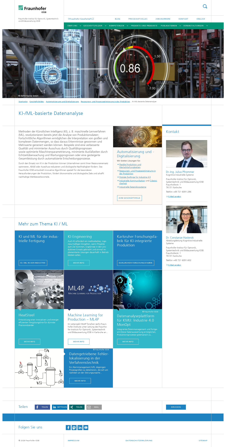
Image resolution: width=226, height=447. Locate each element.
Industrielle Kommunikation (132, 180)
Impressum (73, 440)
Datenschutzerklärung (139, 440)
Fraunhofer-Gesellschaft (80, 19)
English (201, 19)
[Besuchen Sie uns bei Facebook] (68, 427)
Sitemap (203, 440)
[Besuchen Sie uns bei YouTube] (85, 427)
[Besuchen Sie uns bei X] (74, 427)
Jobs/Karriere (163, 19)
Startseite (23, 101)
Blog (117, 19)
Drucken (176, 407)
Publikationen (169, 26)
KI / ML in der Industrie (33, 263)
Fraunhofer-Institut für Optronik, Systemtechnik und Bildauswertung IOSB (38, 20)
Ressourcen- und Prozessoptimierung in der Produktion (105, 101)
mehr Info (78, 263)
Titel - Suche (204, 6)
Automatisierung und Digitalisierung (62, 101)
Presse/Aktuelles (138, 19)
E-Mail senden (174, 196)
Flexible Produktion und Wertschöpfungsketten (130, 166)
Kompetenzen (116, 26)
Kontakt (183, 19)
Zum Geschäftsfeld (129, 198)
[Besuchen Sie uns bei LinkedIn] (79, 427)
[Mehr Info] (39, 290)
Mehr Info (29, 342)
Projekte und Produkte (144, 26)
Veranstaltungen (193, 26)
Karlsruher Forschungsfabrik (136, 263)
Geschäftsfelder (92, 26)
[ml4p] (88, 290)
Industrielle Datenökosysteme (132, 187)
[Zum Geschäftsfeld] (137, 136)
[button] (42, 407)
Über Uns (72, 26)
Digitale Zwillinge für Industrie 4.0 (135, 177)
